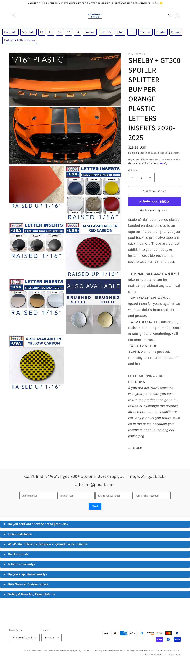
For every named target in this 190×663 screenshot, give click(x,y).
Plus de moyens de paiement (154, 210)
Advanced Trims (39, 650)
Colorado (10, 32)
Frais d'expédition (137, 152)
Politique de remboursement (109, 650)
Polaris (176, 32)
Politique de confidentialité (140, 650)
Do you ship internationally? (25, 574)
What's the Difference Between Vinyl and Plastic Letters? (45, 544)
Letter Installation (17, 534)
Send (95, 506)
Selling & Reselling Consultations (29, 594)
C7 (68, 32)
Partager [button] (137, 447)
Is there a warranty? (19, 564)
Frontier (105, 32)
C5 (50, 32)
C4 (41, 32)
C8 (77, 32)
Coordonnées (174, 654)
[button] (13, 15)
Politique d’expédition (153, 654)
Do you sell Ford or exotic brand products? (35, 524)
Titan (120, 32)
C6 (59, 32)
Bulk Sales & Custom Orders (25, 584)
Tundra (161, 32)
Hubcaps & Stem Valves (19, 40)
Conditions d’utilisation (169, 650)
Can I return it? (16, 554)
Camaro (90, 32)
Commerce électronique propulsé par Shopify (69, 650)
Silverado (28, 32)
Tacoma (145, 32)
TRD (132, 32)
